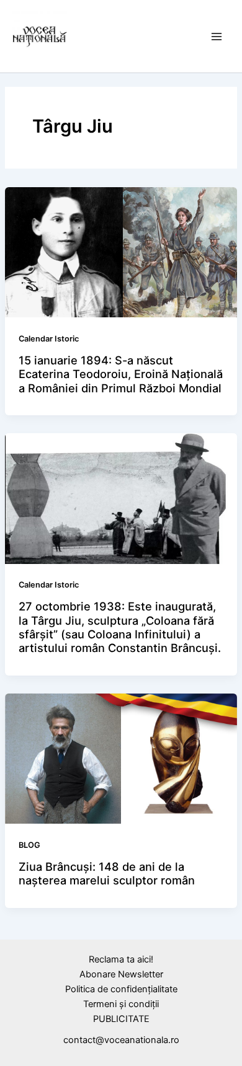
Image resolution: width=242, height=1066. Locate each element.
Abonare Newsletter (121, 974)
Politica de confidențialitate (121, 989)
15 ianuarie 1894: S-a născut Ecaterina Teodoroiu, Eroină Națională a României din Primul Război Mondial (121, 374)
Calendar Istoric (49, 338)
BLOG (29, 845)
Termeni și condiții (121, 1004)
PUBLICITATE (121, 1018)
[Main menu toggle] (217, 37)
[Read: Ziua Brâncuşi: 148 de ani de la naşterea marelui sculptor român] (121, 758)
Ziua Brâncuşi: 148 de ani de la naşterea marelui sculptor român (107, 873)
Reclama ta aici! (121, 959)
